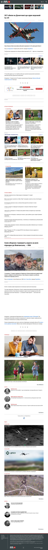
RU (43, 1)
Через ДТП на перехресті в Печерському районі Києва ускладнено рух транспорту (22, 210)
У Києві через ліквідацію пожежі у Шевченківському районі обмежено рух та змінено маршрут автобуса (23, 225)
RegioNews (30, 48)
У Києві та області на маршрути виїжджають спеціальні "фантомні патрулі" (20, 206)
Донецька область (16, 95)
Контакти (3, 536)
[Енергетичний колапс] (8, 8)
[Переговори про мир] (29, 8)
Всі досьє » (41, 529)
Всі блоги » (41, 412)
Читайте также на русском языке (29, 20)
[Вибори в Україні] (39, 8)
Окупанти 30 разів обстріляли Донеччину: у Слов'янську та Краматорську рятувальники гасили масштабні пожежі (23, 220)
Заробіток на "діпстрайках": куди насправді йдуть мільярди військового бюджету (26, 390)
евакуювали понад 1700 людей (31, 316)
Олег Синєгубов (27, 279)
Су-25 (34, 95)
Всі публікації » (40, 384)
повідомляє (10, 48)
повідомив (10, 279)
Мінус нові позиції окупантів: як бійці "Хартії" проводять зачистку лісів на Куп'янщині (22, 199)
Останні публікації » (8, 106)
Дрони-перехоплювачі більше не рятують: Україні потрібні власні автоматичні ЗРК (27, 405)
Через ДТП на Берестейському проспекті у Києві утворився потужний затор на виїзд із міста (23, 236)
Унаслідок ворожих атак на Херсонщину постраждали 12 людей (18, 195)
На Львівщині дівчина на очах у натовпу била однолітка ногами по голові (20, 202)
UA (41, 1)
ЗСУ (25, 95)
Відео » (5, 421)
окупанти (22, 95)
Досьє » (6, 501)
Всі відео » (41, 498)
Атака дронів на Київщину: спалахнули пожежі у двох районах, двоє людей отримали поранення (23, 215)
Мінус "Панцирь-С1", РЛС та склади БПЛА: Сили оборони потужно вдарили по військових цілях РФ (21, 230)
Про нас (2, 535)
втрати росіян (29, 95)
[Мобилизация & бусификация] (19, 8)
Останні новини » (8, 192)
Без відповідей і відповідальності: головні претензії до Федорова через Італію (26, 397)
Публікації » (7, 334)
